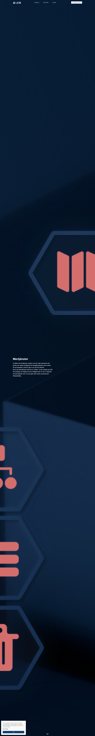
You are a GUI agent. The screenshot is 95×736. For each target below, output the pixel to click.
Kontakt (54, 2)
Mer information (5, 728)
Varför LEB (45, 2)
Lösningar (36, 2)
